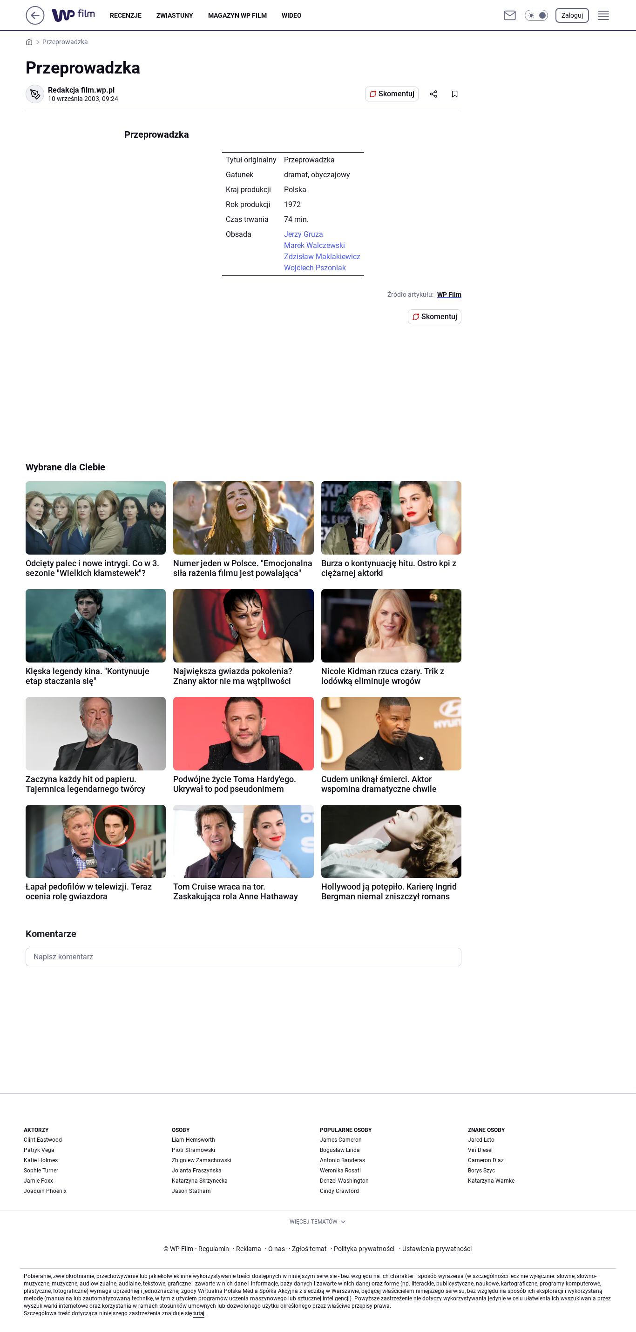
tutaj (198, 1313)
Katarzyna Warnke (491, 1181)
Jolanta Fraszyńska (197, 1170)
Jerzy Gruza (303, 234)
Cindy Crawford (339, 1191)
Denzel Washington (344, 1181)
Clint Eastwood (43, 1140)
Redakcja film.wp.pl (81, 90)
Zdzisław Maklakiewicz (322, 256)
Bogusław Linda (340, 1150)
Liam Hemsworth (193, 1140)
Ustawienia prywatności (435, 1248)
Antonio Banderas (342, 1160)
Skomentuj (396, 93)
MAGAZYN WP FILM (237, 15)
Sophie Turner (41, 1170)
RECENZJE (126, 15)
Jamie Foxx (38, 1181)
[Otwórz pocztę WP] (509, 15)
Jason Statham (191, 1191)
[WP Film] (81, 15)
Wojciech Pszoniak (315, 267)
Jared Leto (481, 1140)
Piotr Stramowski (193, 1150)
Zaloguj (572, 15)
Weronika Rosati (340, 1170)
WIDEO (292, 15)
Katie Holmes (41, 1160)
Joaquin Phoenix (45, 1191)
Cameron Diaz (486, 1160)
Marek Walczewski (314, 245)
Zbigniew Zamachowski (201, 1160)
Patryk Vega (39, 1150)
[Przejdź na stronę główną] (35, 22)
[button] (536, 15)
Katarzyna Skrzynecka (200, 1181)
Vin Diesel (480, 1150)
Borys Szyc (481, 1170)
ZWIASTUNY (174, 15)
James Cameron (341, 1140)
